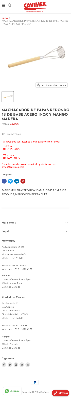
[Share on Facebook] (4, 181)
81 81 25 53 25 (11, 148)
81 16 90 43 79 (11, 158)
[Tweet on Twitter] (10, 181)
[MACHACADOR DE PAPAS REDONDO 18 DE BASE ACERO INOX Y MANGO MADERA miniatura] (8, 96)
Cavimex (14, 123)
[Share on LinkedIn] (16, 181)
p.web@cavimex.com (13, 166)
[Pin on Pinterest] (22, 181)
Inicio (5, 18)
